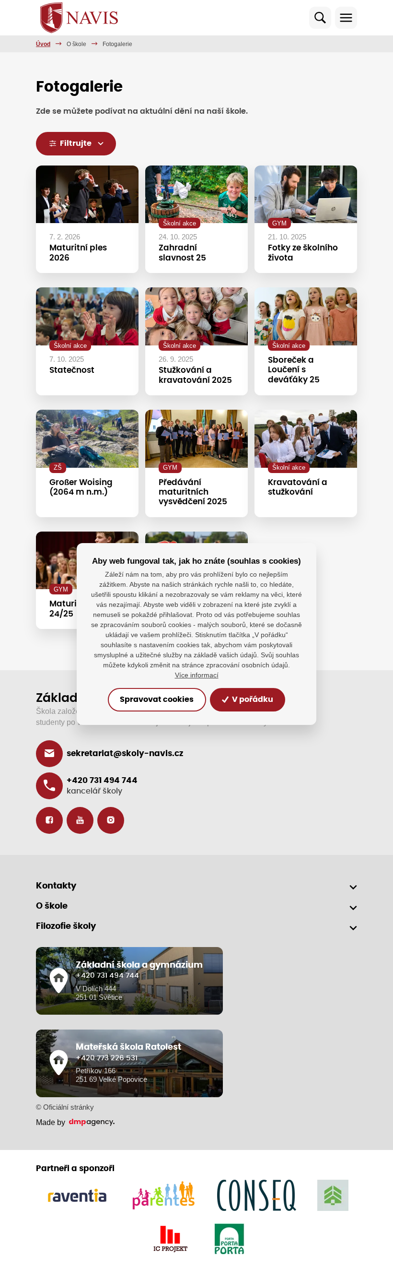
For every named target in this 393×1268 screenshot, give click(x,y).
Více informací (197, 675)
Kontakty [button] (56, 886)
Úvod (43, 44)
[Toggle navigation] (346, 18)
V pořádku (252, 700)
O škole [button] (52, 906)
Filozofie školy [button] (66, 926)
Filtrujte (75, 143)
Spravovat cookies (157, 700)
